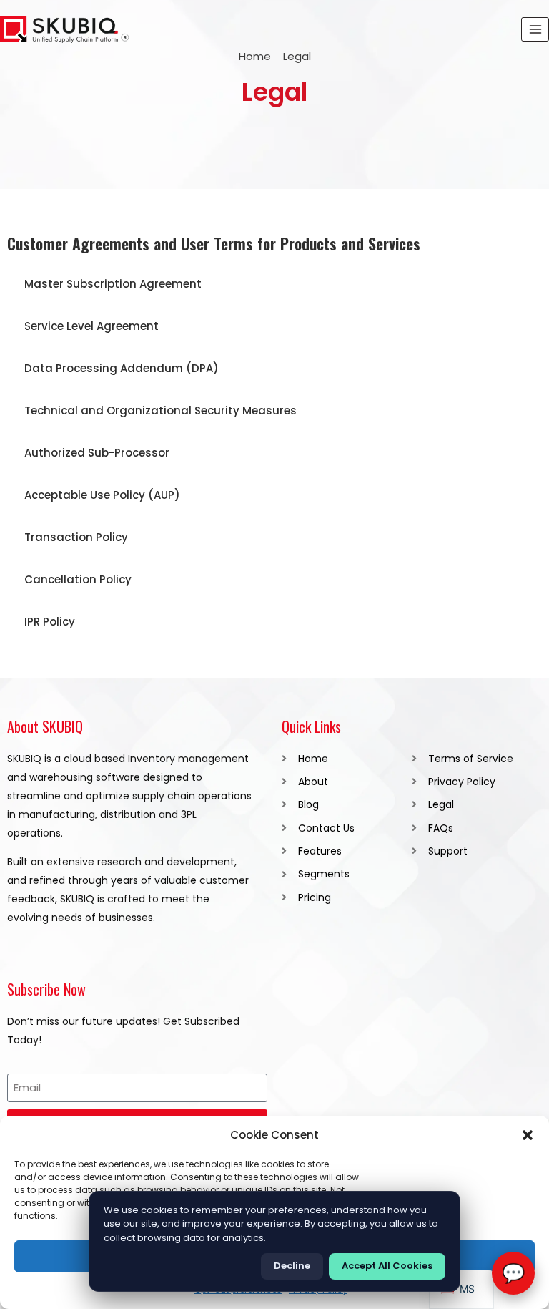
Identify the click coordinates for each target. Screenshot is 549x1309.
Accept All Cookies (387, 1265)
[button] (527, 1135)
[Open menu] (535, 29)
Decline (292, 1265)
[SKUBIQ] (64, 30)
